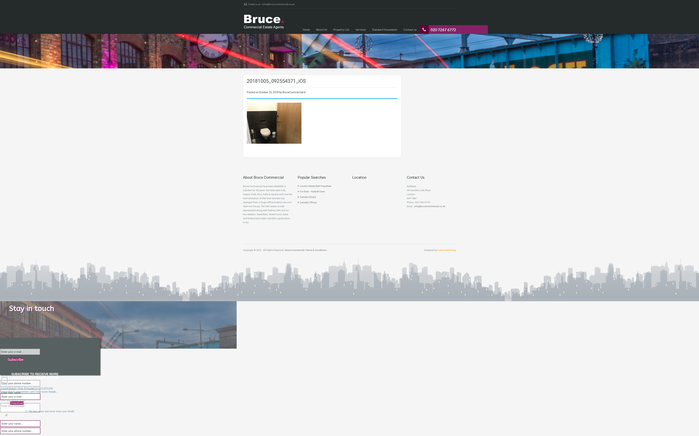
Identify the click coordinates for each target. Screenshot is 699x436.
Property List (341, 29)
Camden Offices (308, 202)
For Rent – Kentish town (312, 191)
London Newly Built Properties (315, 186)
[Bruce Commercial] (264, 24)
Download (16, 403)
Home (306, 29)
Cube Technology (447, 250)
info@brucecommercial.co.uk (278, 4)
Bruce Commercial (294, 250)
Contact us (410, 29)
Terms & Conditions (316, 250)
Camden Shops (308, 197)
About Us (321, 29)
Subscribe (15, 360)
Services (361, 29)
